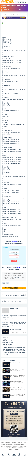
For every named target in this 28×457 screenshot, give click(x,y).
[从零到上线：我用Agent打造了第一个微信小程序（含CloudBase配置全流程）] (6, 396)
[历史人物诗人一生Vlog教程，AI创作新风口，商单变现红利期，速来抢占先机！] (6, 389)
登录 (23, 2)
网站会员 (14, 241)
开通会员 (14, 260)
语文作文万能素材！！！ (15, 308)
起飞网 (20, 350)
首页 (8, 14)
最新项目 (8, 455)
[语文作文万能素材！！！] (5, 310)
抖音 (4, 283)
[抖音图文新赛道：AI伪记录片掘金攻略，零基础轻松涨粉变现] (6, 370)
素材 (7, 283)
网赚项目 (5, 9)
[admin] (2, 10)
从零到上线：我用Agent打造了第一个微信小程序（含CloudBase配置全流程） (17, 395)
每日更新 (13, 14)
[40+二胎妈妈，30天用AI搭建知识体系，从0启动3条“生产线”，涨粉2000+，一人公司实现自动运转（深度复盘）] (6, 377)
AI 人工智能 (12, 332)
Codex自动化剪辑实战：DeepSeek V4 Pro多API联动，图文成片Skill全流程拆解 (17, 383)
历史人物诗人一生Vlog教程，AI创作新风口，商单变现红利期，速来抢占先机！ (17, 389)
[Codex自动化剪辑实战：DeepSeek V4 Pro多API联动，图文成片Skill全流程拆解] (6, 383)
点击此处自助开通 (17, 277)
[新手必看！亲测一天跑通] (5, 331)
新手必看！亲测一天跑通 (15, 329)
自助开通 (10, 345)
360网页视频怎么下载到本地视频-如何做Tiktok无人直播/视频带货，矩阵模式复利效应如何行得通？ (18, 324)
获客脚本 (14, 455)
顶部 (25, 455)
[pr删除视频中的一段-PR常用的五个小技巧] (5, 318)
